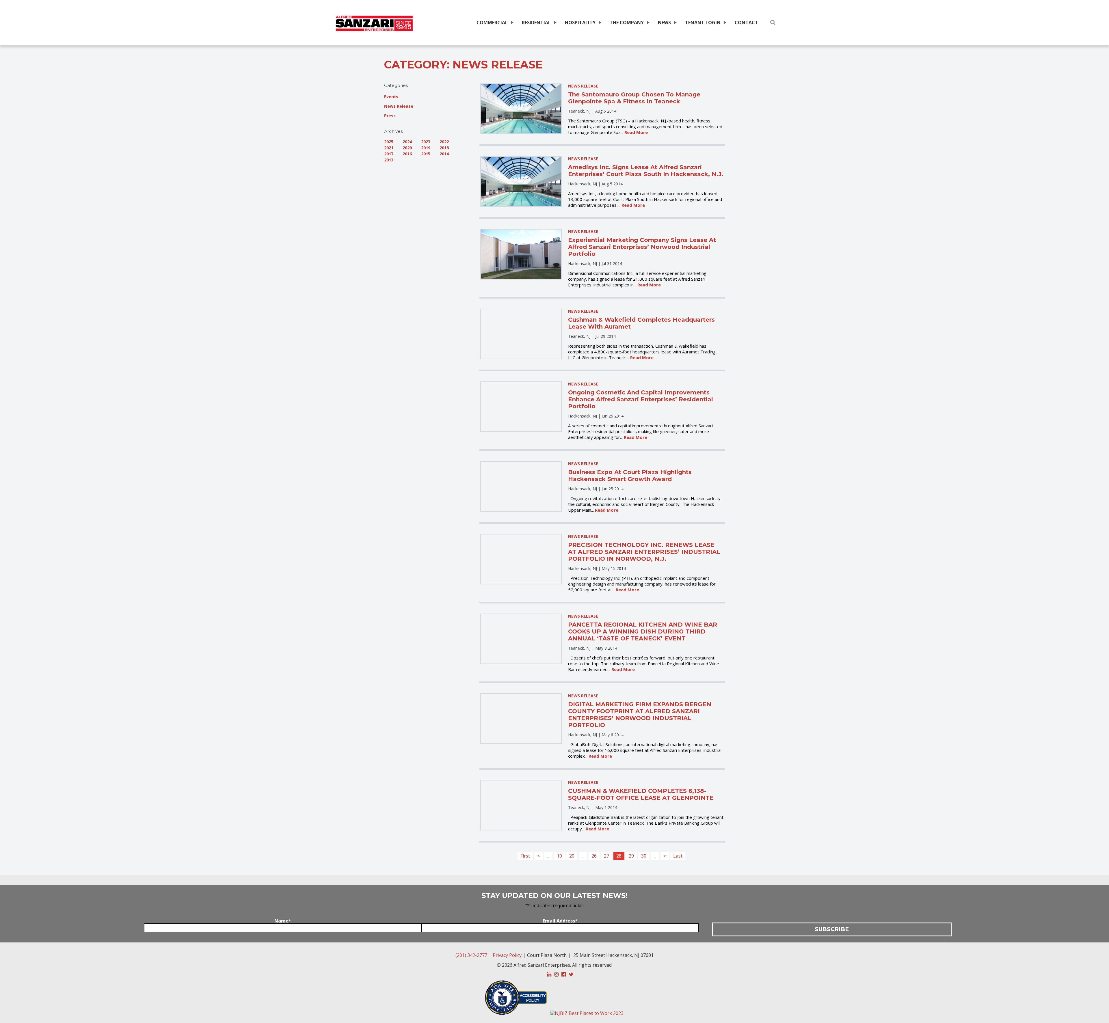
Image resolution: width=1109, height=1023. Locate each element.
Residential (536, 22)
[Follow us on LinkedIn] (549, 974)
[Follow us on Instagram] (556, 974)
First (525, 856)
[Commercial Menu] (511, 22)
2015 (425, 153)
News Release (398, 106)
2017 (388, 153)
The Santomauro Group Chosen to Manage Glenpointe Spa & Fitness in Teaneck (634, 98)
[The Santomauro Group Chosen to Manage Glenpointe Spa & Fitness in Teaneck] (520, 108)
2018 (444, 147)
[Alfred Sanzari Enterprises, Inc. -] (374, 23)
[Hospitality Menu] (599, 22)
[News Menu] (675, 22)
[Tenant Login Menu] (724, 22)
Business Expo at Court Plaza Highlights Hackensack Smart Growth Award (630, 475)
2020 (407, 147)
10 (559, 856)
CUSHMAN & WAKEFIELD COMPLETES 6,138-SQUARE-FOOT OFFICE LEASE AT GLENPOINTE (641, 794)
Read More (636, 132)
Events (391, 96)
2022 (444, 141)
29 (631, 856)
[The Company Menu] (647, 22)
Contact (746, 22)
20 (571, 856)
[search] (772, 22)
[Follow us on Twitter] (571, 974)
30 (643, 856)
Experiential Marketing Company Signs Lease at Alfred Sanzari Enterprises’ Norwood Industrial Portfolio (642, 246)
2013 (388, 160)
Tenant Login (703, 22)
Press (390, 115)
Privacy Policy (507, 955)
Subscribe (832, 929)
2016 (407, 153)
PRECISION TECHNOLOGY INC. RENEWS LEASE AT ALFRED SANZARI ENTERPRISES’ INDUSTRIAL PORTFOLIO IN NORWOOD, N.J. (644, 551)
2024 (407, 141)
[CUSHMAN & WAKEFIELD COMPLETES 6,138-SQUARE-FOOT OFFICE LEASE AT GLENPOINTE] (520, 805)
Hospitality (580, 22)
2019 (425, 147)
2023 (425, 141)
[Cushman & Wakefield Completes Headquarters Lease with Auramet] (520, 334)
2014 (444, 153)
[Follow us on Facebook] (563, 974)
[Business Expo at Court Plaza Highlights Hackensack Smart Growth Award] (520, 486)
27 (606, 856)
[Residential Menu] (554, 22)
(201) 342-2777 (471, 955)
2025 (388, 141)
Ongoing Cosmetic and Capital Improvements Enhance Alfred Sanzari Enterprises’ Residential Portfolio (640, 399)
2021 (388, 147)
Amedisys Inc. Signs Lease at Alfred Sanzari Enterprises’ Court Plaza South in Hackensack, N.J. (645, 171)
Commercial (492, 22)
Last (677, 856)
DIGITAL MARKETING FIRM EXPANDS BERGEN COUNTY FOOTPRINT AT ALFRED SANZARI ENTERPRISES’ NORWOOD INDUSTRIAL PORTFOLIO (639, 714)
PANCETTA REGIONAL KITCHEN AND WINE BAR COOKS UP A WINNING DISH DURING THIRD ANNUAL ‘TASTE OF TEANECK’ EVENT (642, 631)
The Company (627, 22)
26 (594, 856)
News (664, 22)
